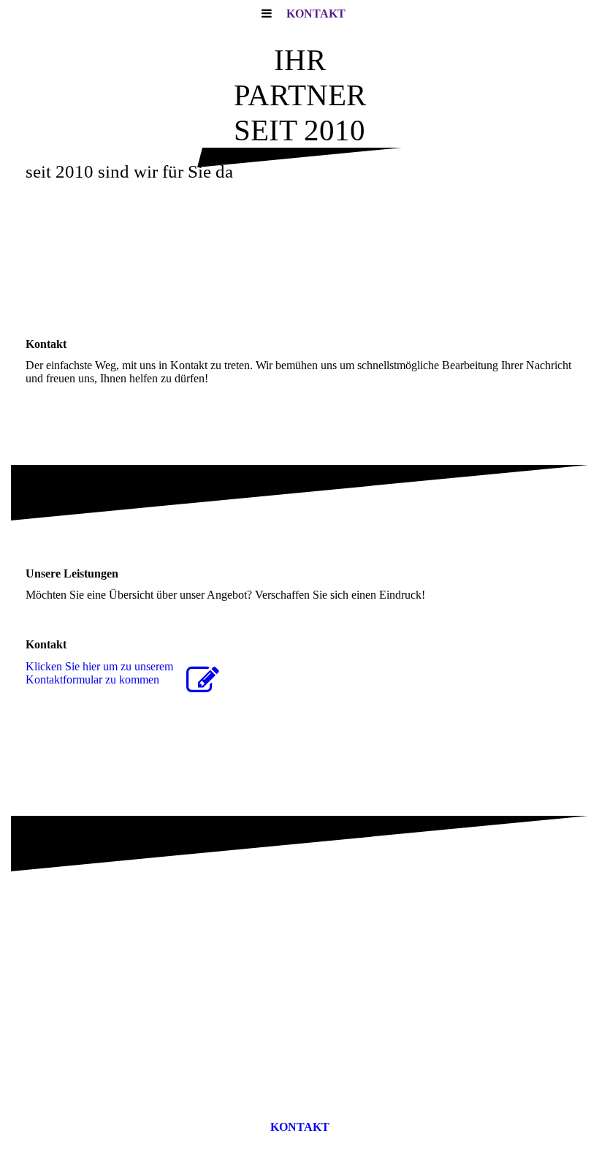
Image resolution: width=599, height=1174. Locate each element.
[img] (299, 261)
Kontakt (316, 13)
